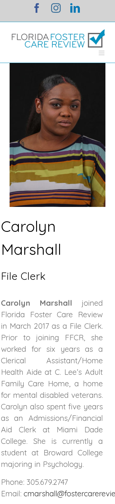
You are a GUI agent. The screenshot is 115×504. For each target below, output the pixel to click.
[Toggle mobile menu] (102, 53)
